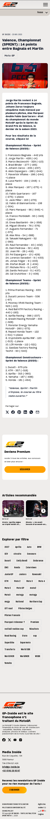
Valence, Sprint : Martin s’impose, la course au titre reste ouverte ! (24, 392)
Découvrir (25, 469)
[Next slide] (43, 511)
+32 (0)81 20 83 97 (11, 771)
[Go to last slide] (6, 511)
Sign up (5, 804)
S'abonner (14, 790)
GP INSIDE (6, 35)
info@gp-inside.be (11, 767)
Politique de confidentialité (13, 807)
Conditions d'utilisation (18, 804)
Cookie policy (7, 811)
